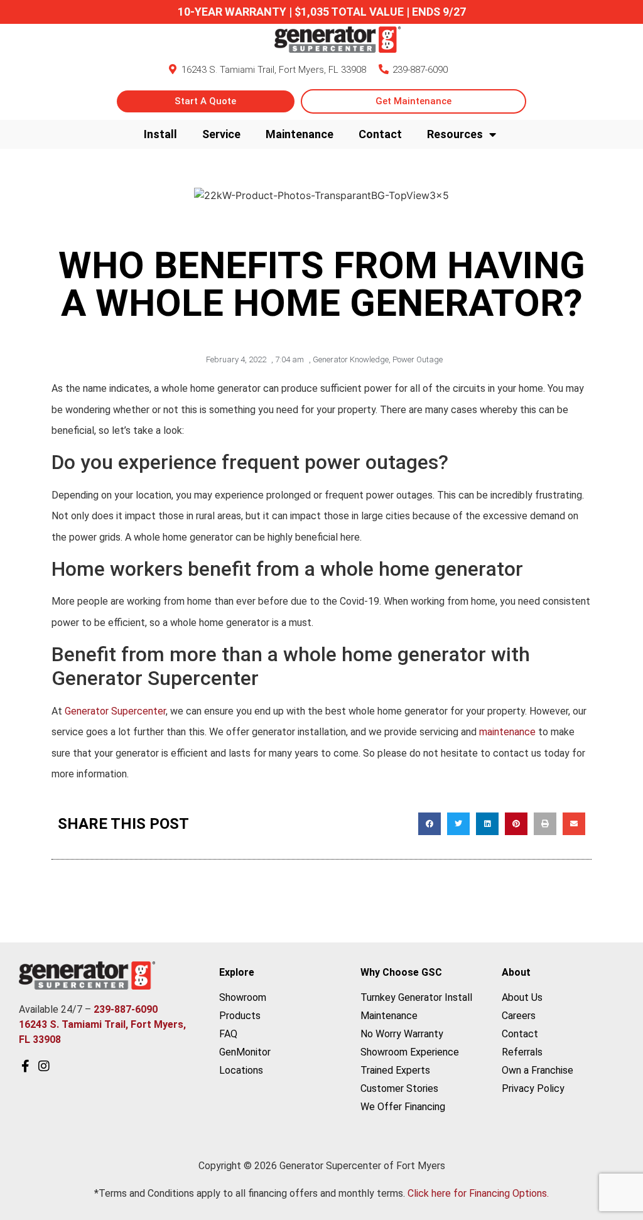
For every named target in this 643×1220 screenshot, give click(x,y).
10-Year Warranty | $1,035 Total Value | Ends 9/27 (322, 11)
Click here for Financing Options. (478, 1193)
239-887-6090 (420, 69)
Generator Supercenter (115, 711)
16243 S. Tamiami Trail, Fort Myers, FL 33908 (273, 69)
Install (160, 134)
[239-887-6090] (384, 69)
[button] (429, 823)
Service (221, 134)
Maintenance (299, 134)
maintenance (507, 732)
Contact (380, 134)
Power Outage (417, 359)
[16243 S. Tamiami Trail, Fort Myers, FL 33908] (173, 69)
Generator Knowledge (351, 359)
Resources (455, 134)
